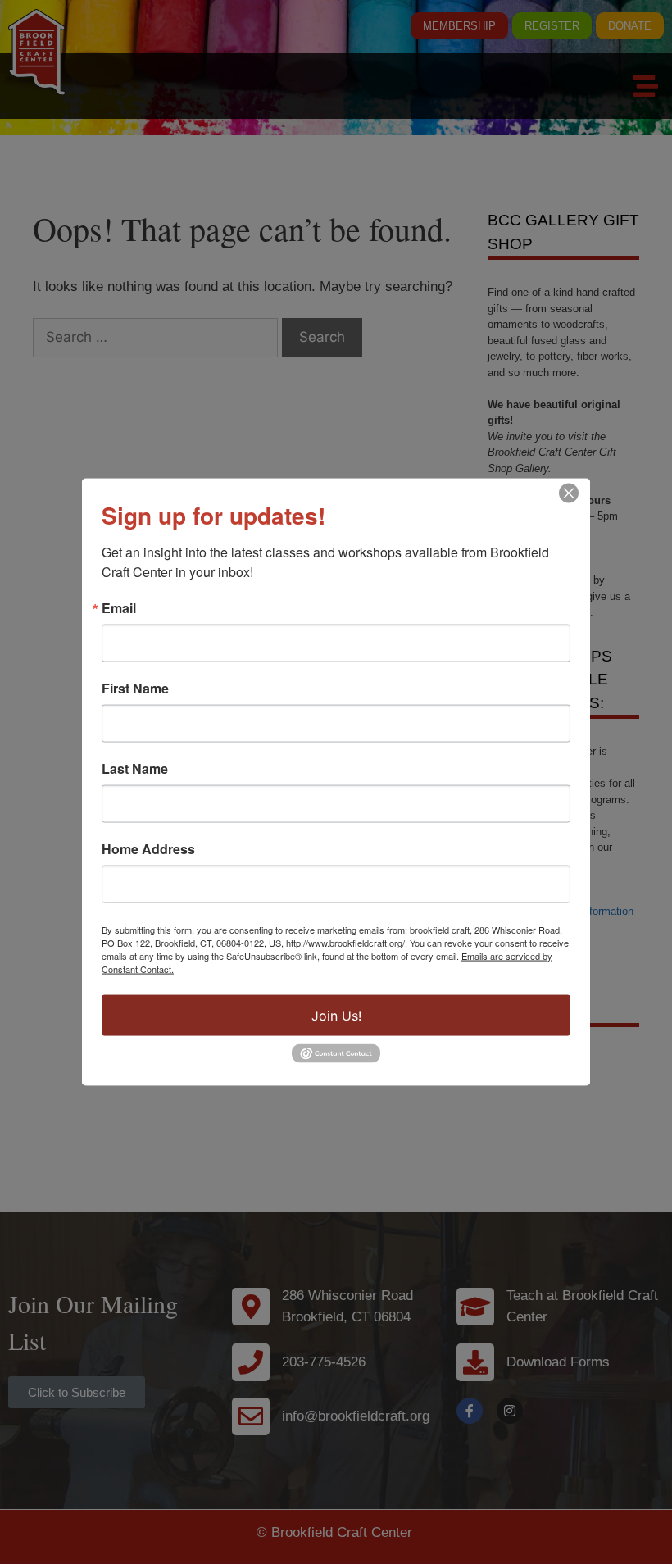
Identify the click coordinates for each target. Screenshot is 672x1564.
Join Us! (336, 1015)
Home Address (148, 849)
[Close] (568, 493)
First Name (135, 688)
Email (119, 608)
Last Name (135, 768)
